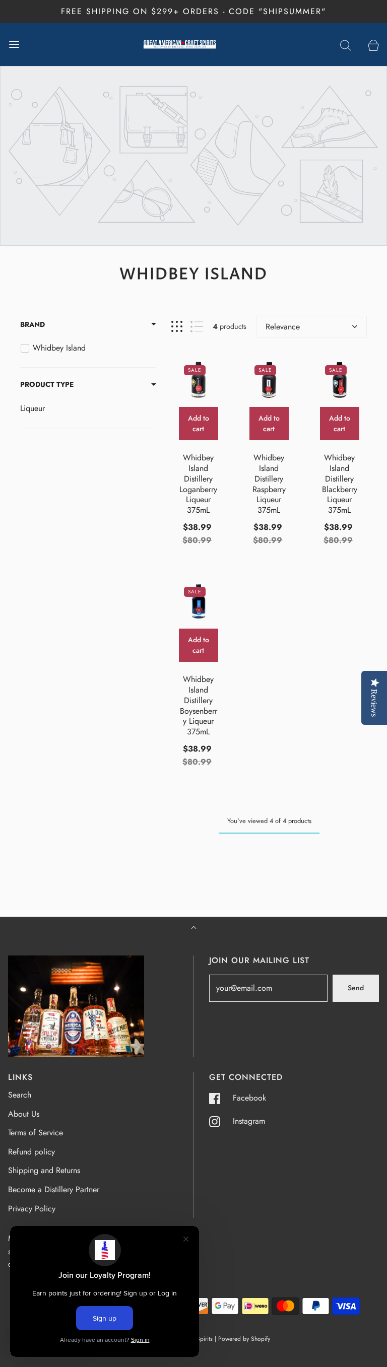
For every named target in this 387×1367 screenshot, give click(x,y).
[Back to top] (194, 928)
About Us (23, 1114)
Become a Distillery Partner (53, 1189)
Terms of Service (35, 1132)
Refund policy (31, 1151)
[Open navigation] (14, 44)
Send (356, 988)
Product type (47, 384)
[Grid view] (176, 326)
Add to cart (198, 423)
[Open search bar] (345, 44)
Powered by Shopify (244, 1338)
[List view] (196, 326)
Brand (32, 324)
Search (19, 1095)
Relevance (283, 326)
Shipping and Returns (44, 1170)
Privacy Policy (31, 1208)
